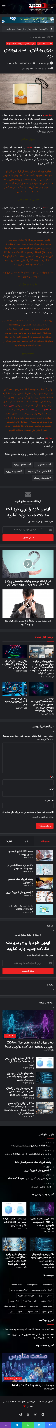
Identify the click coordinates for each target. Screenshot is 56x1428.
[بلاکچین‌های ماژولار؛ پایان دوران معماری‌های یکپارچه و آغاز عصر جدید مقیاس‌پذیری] (45, 1077)
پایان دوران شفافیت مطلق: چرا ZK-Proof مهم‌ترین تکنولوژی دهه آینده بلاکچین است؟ (29, 1044)
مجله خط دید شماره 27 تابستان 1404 (33, 1385)
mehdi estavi (17, 1284)
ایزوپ (29, 147)
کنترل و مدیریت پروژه (26, 43)
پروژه (11, 1311)
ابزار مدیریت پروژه (30, 1300)
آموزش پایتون (46, 1300)
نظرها (9, 841)
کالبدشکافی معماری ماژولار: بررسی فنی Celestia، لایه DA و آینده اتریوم (19, 1062)
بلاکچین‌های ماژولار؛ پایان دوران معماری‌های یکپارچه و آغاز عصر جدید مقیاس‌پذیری (20, 1077)
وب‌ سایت (49, 800)
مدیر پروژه (34, 1306)
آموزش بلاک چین (45, 1295)
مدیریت (22, 1306)
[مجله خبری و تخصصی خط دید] (38, 7)
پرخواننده (45, 841)
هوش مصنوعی (32, 1311)
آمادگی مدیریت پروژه (19, 1290)
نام (52, 777)
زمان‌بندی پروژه (21, 465)
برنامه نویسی (47, 1306)
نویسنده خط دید (42, 63)
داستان (46, 208)
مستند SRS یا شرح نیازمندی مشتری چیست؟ (20, 853)
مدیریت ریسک (41, 478)
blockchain (47, 1284)
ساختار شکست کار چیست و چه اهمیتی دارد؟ (21, 1329)
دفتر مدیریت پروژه (37, 37)
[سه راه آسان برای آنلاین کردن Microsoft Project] (44, 910)
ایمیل (50, 788)
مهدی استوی (47, 1311)
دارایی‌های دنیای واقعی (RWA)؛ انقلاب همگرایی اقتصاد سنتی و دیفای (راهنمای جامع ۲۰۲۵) (20, 1092)
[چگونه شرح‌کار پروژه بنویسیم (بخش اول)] (44, 883)
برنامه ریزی (14, 1300)
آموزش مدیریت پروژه (26, 1295)
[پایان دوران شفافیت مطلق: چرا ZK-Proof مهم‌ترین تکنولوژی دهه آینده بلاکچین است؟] (42, 1208)
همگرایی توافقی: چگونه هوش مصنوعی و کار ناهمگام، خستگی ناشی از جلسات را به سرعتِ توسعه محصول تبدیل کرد (42, 667)
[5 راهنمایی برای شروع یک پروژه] (44, 896)
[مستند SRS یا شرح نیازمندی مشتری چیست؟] (44, 855)
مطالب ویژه (11, 43)
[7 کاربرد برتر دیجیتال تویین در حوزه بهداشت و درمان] (44, 869)
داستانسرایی (48, 115)
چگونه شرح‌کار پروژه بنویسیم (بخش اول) (20, 880)
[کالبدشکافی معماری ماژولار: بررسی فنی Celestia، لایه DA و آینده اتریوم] (45, 1062)
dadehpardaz (32, 1284)
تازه (26, 841)
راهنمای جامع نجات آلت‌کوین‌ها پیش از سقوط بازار (16, 701)
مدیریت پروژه (13, 471)
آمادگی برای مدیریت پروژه (42, 1290)
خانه (49, 37)
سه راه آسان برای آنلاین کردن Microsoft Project (20, 907)
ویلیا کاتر (49, 438)
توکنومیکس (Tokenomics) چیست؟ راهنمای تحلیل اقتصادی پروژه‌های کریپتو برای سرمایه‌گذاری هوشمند (42, 704)
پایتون (20, 1311)
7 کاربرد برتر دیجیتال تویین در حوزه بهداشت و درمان (20, 866)
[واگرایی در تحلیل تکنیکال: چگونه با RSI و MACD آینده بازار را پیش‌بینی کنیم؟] (14, 651)
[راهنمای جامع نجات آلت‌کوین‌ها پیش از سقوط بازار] (14, 689)
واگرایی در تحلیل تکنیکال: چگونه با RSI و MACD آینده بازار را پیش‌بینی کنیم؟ (14, 664)
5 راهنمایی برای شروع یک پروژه (19, 892)
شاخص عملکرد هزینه (38, 471)
